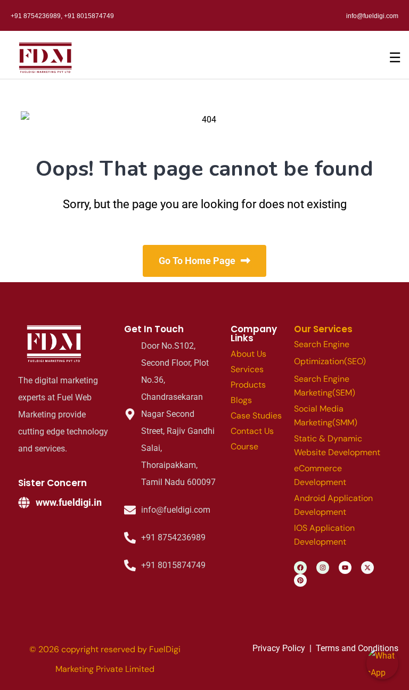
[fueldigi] (55, 344)
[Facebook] (300, 567)
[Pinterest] (300, 580)
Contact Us (252, 431)
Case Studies (256, 415)
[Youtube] (345, 567)
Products (248, 384)
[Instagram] (322, 567)
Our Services (323, 329)
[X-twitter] (367, 567)
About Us (248, 353)
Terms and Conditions (357, 648)
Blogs (241, 400)
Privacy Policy (278, 648)
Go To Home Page (197, 260)
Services (247, 369)
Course (244, 446)
